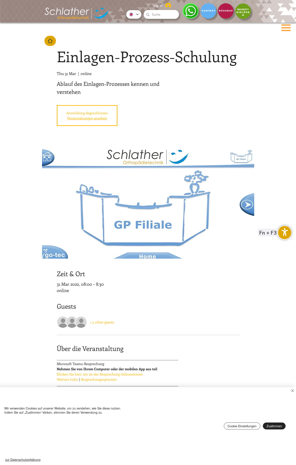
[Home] (50, 41)
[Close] (292, 391)
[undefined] (285, 232)
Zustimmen (274, 426)
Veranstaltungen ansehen (87, 118)
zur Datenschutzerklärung (23, 459)
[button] (286, 27)
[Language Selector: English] (133, 14)
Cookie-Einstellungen (242, 426)
